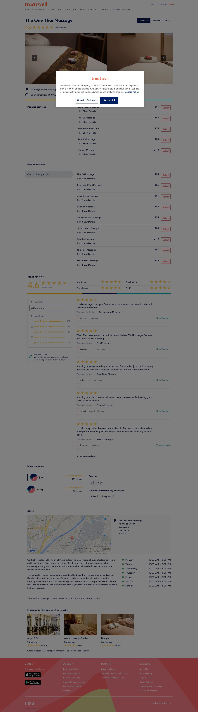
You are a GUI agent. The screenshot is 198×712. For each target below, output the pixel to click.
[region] (100, 89)
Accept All (109, 100)
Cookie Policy (132, 92)
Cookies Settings (86, 100)
